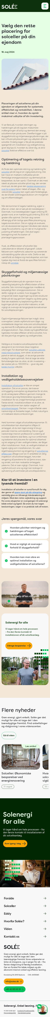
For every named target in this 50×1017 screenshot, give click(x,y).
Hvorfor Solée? (14, 921)
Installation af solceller (12, 385)
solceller (5, 150)
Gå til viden (8, 735)
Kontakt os (11, 936)
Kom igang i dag (13, 843)
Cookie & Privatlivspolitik (25, 1011)
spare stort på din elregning (28, 492)
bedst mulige (8, 367)
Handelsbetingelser (24, 1013)
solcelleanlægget (10, 408)
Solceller (10, 906)
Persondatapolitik (10, 1013)
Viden (8, 929)
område (14, 263)
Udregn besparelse (16, 645)
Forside (9, 898)
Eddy (7, 913)
